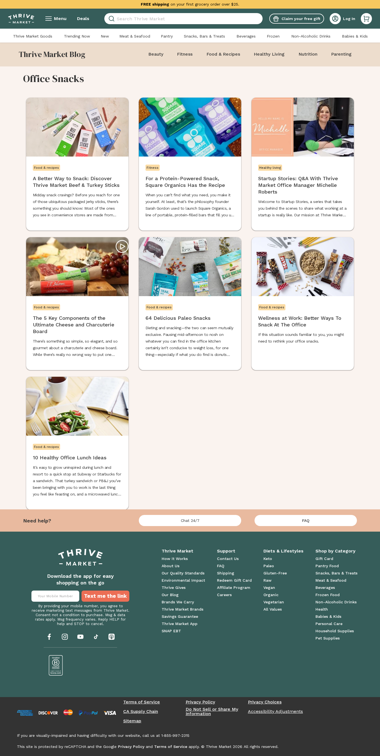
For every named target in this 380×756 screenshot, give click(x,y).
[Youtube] (80, 637)
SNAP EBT (171, 631)
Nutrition (307, 54)
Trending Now (77, 36)
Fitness (185, 54)
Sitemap (132, 721)
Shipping (225, 573)
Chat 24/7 (190, 520)
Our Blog (170, 595)
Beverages (246, 36)
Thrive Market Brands (182, 609)
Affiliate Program (233, 587)
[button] (366, 18)
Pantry (167, 36)
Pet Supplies (327, 638)
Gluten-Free (275, 573)
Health (321, 609)
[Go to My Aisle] (21, 19)
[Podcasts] (111, 637)
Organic (270, 595)
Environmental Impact (183, 580)
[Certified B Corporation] (56, 665)
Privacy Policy (200, 702)
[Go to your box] (366, 18)
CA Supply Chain (140, 711)
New (105, 36)
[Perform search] (110, 18)
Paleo (268, 566)
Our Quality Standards (183, 573)
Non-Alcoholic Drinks (310, 36)
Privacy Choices (265, 702)
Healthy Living (269, 54)
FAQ (305, 520)
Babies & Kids (355, 36)
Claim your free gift (301, 18)
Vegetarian (273, 602)
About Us (170, 566)
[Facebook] (49, 637)
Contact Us (228, 558)
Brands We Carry (178, 602)
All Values (272, 609)
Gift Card (324, 558)
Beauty (155, 54)
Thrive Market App (180, 623)
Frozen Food (327, 595)
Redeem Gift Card (234, 580)
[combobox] (183, 18)
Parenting (341, 54)
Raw (267, 580)
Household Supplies (334, 631)
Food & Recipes (223, 54)
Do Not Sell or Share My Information (212, 711)
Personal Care (328, 623)
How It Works (175, 558)
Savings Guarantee (180, 616)
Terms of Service (141, 702)
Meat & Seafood (134, 36)
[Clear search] (260, 18)
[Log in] (335, 18)
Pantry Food (327, 566)
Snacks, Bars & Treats (204, 36)
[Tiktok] (96, 637)
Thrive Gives (174, 587)
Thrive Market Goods (32, 36)
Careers (224, 595)
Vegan (269, 587)
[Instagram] (65, 637)
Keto (267, 558)
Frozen (273, 36)
